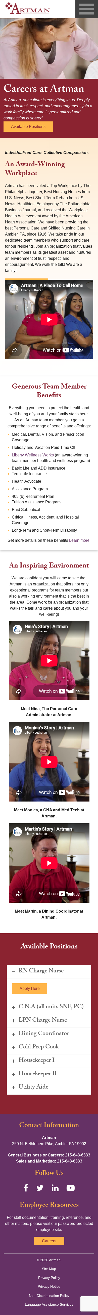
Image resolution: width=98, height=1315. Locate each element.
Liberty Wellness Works (33, 455)
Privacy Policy (49, 1278)
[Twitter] (40, 1188)
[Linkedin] (55, 1188)
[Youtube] (71, 1188)
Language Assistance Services (49, 1304)
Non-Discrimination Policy (49, 1296)
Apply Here (30, 988)
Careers (49, 1241)
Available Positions (28, 126)
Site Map (49, 1269)
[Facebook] (26, 1188)
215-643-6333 (77, 1155)
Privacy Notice (49, 1286)
